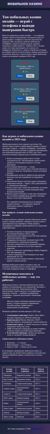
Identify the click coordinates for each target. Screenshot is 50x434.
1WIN (25, 86)
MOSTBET (25, 108)
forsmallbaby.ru (36, 429)
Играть (20, 76)
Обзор (30, 76)
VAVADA (25, 63)
